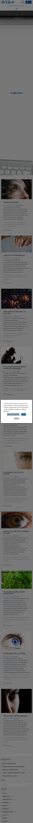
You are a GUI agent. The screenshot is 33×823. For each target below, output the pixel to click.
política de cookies (14, 409)
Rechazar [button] (16, 418)
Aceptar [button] (23, 414)
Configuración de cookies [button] (13, 414)
